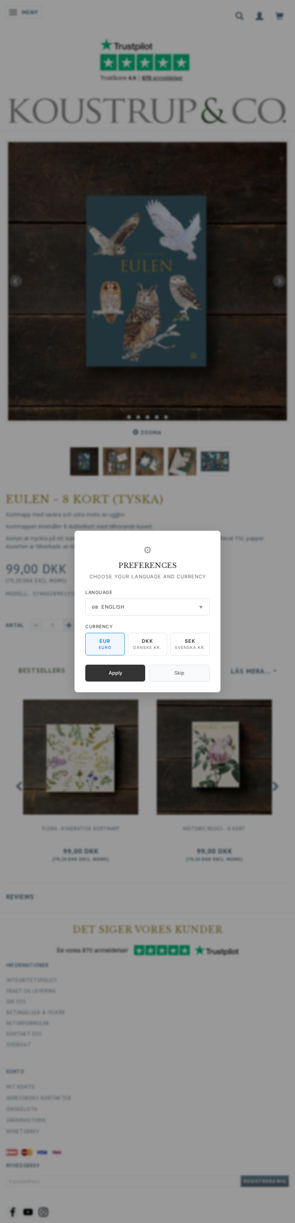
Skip (179, 673)
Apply (115, 673)
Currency (99, 626)
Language (98, 592)
